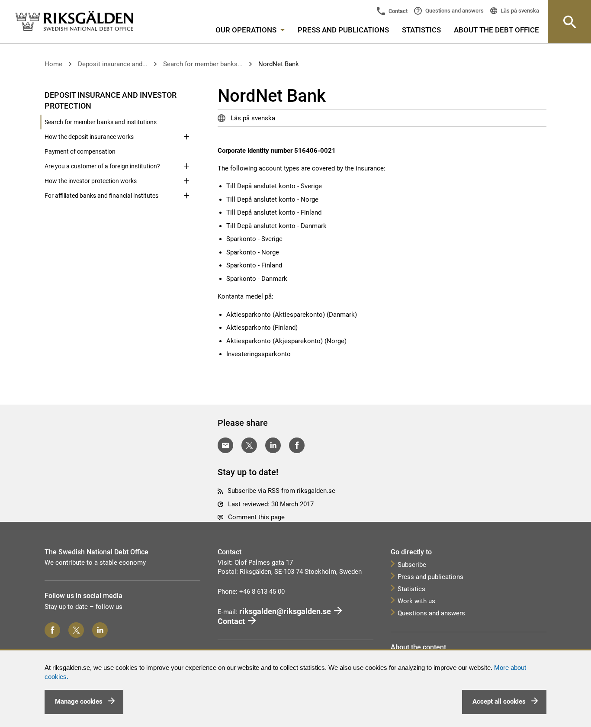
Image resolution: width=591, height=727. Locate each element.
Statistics (421, 30)
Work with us (416, 601)
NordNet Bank (278, 64)
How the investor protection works (91, 180)
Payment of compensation (80, 151)
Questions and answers (454, 10)
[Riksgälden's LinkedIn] (100, 630)
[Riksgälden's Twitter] (76, 630)
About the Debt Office (496, 30)
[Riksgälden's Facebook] (52, 630)
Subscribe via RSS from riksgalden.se (281, 491)
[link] (74, 21)
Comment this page (256, 517)
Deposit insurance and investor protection (111, 100)
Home (53, 64)
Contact (397, 11)
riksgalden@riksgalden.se (285, 611)
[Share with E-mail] (225, 445)
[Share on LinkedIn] (273, 445)
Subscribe (412, 565)
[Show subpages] (186, 94)
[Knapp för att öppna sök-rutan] (569, 21)
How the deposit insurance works (89, 136)
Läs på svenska (519, 10)
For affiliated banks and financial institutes (101, 195)
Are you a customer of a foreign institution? (102, 166)
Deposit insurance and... (113, 64)
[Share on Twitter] (249, 445)
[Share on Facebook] (297, 445)
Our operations (246, 30)
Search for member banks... (203, 64)
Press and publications (343, 30)
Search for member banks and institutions (101, 122)
